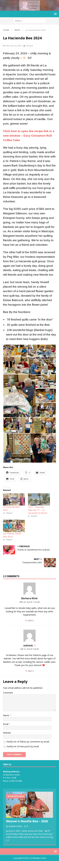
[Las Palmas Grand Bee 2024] (14, 526)
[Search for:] (29, 20)
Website (7, 732)
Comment (8, 692)
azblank (29, 45)
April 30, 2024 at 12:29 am (29, 602)
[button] (7, 350)
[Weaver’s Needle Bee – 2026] (29, 805)
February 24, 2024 (13, 45)
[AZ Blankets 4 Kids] (29, 9)
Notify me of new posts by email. (23, 746)
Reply (31, 620)
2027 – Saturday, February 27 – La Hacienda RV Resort (37, 510)
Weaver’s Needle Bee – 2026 (27, 821)
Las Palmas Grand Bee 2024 (12, 535)
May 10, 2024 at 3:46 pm (29, 649)
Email (6, 724)
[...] (7, 840)
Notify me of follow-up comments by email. (28, 741)
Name (6, 715)
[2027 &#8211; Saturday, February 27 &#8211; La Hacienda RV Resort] (39, 499)
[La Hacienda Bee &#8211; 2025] (14, 499)
